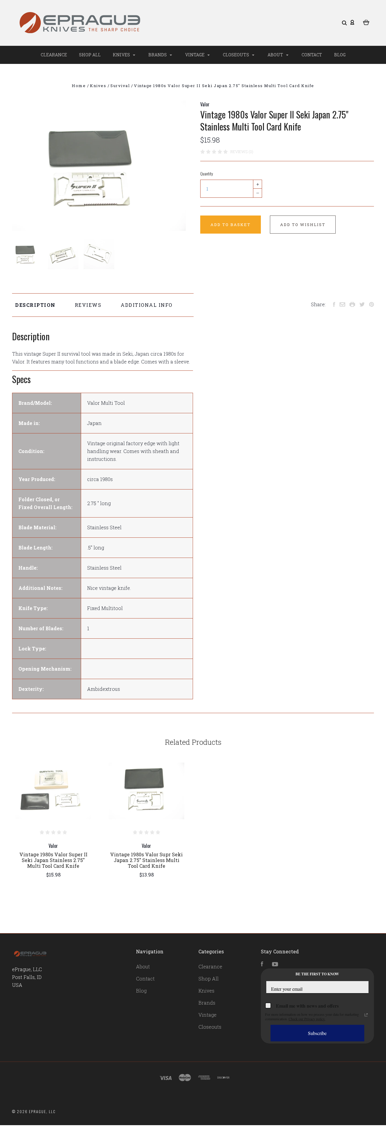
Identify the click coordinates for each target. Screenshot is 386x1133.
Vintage (195, 55)
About (275, 55)
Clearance (54, 55)
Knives (122, 55)
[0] (366, 22)
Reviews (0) (241, 151)
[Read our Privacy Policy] (366, 1014)
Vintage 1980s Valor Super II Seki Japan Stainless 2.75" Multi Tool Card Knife (53, 860)
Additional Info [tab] (146, 305)
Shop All (90, 55)
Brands (158, 55)
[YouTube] (275, 964)
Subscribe (317, 1033)
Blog (340, 55)
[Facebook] (262, 964)
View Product (53, 791)
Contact (312, 55)
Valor (205, 104)
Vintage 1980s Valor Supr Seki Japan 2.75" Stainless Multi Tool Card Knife (146, 860)
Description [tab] (35, 305)
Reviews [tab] (88, 305)
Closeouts (236, 55)
